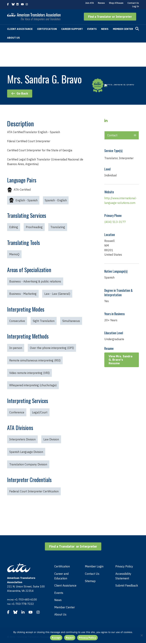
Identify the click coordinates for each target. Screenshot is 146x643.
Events (92, 29)
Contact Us (133, 3)
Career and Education (61, 576)
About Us (13, 37)
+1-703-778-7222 (22, 603)
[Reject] (141, 635)
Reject (70, 637)
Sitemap (90, 581)
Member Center (123, 29)
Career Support (72, 29)
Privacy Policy (124, 566)
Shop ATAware (116, 3)
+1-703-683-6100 (25, 599)
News (104, 29)
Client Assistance (20, 29)
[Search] (137, 29)
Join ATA (89, 3)
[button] (110, 17)
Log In (135, 6)
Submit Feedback (126, 585)
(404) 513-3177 (115, 222)
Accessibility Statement (123, 576)
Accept (56, 637)
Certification (47, 29)
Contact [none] (112, 135)
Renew (101, 3)
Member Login (94, 566)
